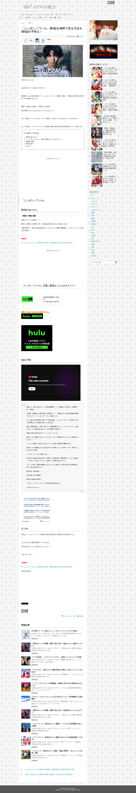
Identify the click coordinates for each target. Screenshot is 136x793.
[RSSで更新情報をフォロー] (112, 3)
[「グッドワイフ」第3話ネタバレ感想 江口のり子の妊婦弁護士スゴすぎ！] (26, 742)
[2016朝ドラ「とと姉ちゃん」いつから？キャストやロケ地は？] (26, 636)
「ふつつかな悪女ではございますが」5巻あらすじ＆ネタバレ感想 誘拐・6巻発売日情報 (110, 96)
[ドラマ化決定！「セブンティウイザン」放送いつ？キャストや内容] (26, 662)
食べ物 (93, 255)
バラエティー (95, 209)
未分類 (93, 224)
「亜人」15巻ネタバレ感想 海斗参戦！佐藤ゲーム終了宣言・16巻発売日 (48, 774)
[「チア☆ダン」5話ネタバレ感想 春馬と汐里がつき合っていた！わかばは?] (26, 675)
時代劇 (93, 221)
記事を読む (34, 638)
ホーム (21, 17)
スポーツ (94, 204)
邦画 (92, 253)
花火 (92, 244)
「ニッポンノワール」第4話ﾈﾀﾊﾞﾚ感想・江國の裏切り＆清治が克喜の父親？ (47, 242)
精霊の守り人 (95, 241)
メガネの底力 (65, 789)
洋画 (92, 232)
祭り (92, 238)
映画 (40, 17)
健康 (92, 212)
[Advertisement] (52, 174)
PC (92, 195)
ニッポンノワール (69, 616)
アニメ (93, 198)
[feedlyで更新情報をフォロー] (109, 3)
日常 (59, 17)
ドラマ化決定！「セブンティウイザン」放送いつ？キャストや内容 (56, 657)
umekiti (80, 616)
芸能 (55, 17)
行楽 (50, 17)
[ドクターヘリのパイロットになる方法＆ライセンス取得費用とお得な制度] (26, 702)
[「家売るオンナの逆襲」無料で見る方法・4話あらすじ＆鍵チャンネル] (26, 648)
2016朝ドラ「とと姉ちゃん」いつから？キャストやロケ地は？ (54, 631)
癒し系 (93, 235)
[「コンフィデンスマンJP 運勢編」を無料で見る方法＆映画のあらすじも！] (26, 688)
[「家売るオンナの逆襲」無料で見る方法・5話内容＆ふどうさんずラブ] (26, 715)
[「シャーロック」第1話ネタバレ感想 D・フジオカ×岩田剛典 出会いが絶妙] (26, 729)
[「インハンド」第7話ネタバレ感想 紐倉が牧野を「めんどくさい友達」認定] (26, 756)
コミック (34, 17)
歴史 (92, 230)
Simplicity (73, 788)
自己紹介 (27, 17)
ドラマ (45, 17)
